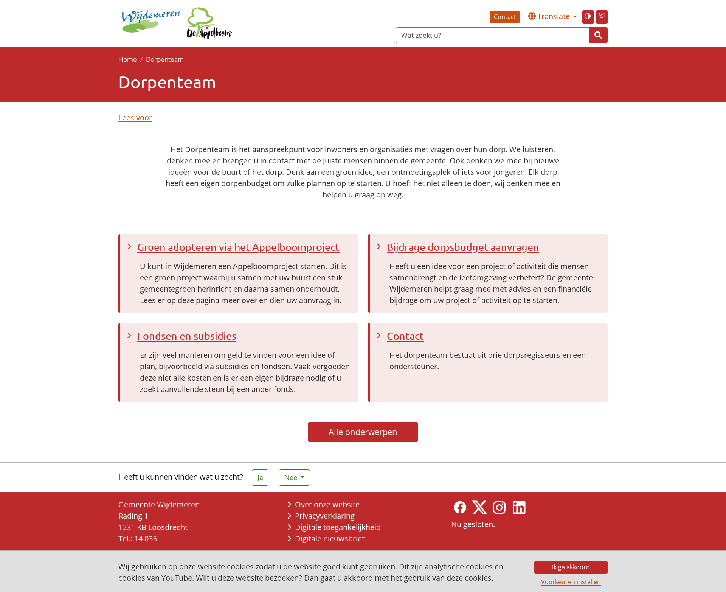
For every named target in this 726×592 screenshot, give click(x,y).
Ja (260, 477)
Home (127, 59)
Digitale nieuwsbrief (330, 538)
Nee (291, 477)
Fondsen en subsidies (186, 335)
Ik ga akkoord (571, 567)
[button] (552, 16)
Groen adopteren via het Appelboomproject (238, 247)
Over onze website (327, 504)
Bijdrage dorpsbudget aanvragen (463, 247)
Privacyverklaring (325, 516)
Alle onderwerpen (363, 432)
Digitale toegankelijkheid (338, 527)
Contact (505, 16)
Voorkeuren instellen (571, 582)
